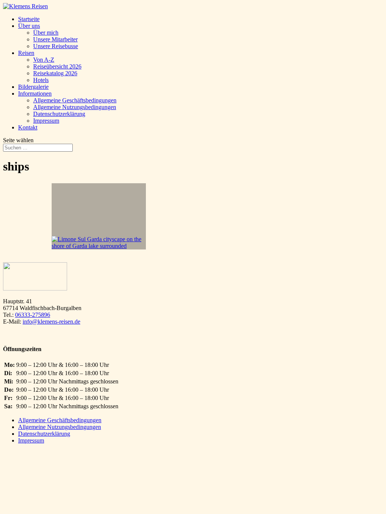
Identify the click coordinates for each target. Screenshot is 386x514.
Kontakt (27, 127)
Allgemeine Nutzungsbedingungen (74, 107)
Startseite (29, 19)
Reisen (26, 53)
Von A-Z (43, 59)
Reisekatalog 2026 (55, 73)
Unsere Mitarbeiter (55, 39)
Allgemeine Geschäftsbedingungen (74, 100)
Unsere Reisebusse (55, 46)
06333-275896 (32, 315)
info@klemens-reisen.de (51, 321)
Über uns (29, 26)
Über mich (45, 32)
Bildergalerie (33, 87)
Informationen (35, 93)
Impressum (46, 120)
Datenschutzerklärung (59, 114)
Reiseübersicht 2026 (57, 66)
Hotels (41, 80)
